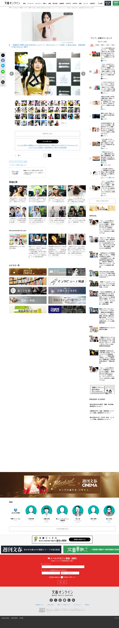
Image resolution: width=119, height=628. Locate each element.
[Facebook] (51, 600)
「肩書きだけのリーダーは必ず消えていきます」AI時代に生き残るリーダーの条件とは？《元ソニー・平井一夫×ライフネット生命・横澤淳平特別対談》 (77, 251)
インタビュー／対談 (17, 7)
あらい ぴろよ (105, 177)
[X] (55, 600)
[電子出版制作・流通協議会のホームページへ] (42, 610)
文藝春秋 (61, 3)
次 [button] (83, 74)
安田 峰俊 (105, 118)
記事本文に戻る (47, 133)
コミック (85, 3)
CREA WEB (14, 618)
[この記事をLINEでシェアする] (3, 72)
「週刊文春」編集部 (107, 165)
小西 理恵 (113, 177)
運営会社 (87, 604)
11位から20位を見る (102, 201)
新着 (24, 3)
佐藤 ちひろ (105, 78)
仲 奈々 (104, 109)
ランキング (30, 3)
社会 (25, 161)
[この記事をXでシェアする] (3, 55)
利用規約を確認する (54, 577)
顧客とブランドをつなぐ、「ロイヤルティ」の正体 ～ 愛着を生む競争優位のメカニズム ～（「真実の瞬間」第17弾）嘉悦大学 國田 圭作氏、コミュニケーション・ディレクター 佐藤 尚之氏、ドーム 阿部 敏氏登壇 (37, 252)
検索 (101, 3)
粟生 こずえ (105, 148)
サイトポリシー (77, 604)
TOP (10, 7)
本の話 (21, 618)
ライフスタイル (18, 161)
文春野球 (92, 3)
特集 (44, 3)
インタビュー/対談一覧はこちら (18, 165)
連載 (49, 3)
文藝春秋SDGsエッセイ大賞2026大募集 (17, 248)
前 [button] (12, 74)
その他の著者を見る (62, 529)
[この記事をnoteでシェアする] (2, 77)
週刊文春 (55, 3)
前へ (19, 155)
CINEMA (74, 3)
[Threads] (60, 600)
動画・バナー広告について (64, 604)
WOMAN (68, 3)
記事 (30, 7)
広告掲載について (39, 604)
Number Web (5, 618)
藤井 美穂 (105, 162)
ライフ (25, 7)
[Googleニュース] (64, 600)
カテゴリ (37, 3)
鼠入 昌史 (105, 60)
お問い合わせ (50, 604)
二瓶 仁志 (105, 195)
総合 (105, 41)
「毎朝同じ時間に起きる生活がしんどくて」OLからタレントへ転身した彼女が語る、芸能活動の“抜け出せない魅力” (48, 46)
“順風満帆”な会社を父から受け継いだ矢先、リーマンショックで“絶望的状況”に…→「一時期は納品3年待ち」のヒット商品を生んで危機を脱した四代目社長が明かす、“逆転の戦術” (57, 251)
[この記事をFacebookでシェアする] (3, 60)
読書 (80, 3)
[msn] (69, 600)
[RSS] (73, 600)
